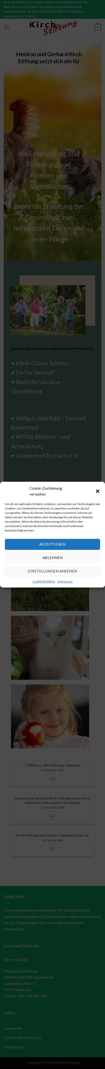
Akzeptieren (52, 544)
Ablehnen (52, 557)
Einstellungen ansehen (52, 571)
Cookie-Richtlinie (43, 581)
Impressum (65, 581)
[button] (97, 491)
